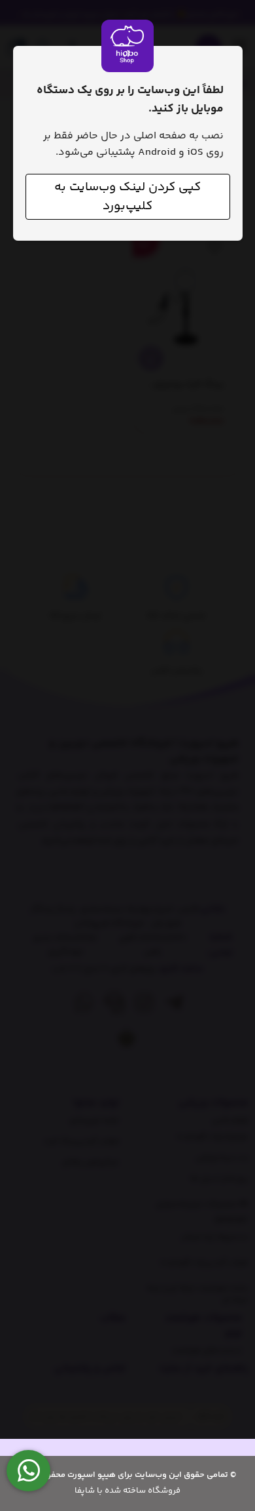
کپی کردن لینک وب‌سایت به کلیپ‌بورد (127, 197)
